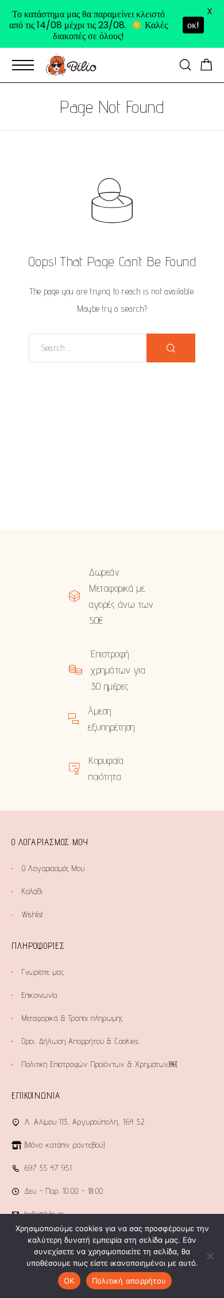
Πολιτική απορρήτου (129, 1280)
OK (69, 1280)
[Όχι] (209, 1256)
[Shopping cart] (206, 66)
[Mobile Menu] (23, 65)
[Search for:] (88, 348)
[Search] (185, 65)
